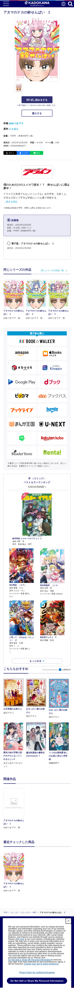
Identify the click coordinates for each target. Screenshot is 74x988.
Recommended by (50, 670)
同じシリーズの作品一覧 (52, 270)
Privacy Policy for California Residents (37, 972)
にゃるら (14, 128)
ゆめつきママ (16, 123)
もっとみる (35, 660)
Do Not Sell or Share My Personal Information (29, 960)
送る (38, 153)
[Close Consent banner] (68, 921)
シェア (25, 153)
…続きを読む (10, 201)
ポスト (11, 153)
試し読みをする (39, 99)
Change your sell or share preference (41, 964)
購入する (37, 113)
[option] (14, 808)
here (22, 939)
